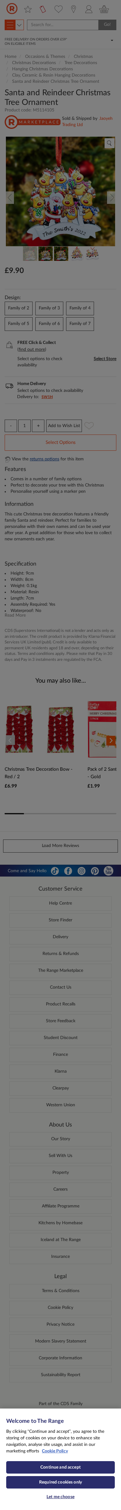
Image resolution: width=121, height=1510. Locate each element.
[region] (60, 1459)
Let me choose (60, 1497)
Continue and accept (60, 1467)
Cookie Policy (55, 1451)
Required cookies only (60, 1482)
